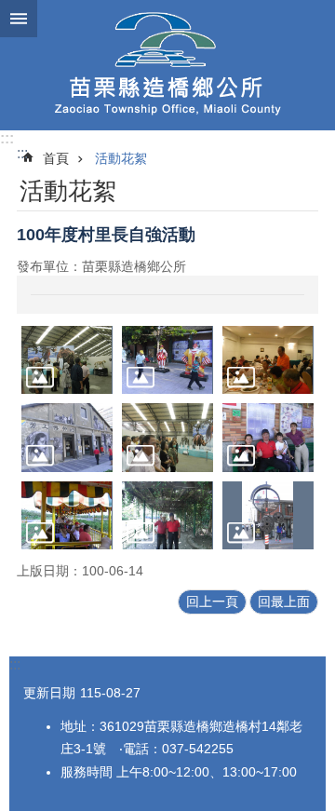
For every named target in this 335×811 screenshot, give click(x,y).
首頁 (56, 158)
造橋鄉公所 (167, 65)
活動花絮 (121, 158)
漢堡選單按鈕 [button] (18, 18)
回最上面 (284, 601)
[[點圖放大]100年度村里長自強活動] (67, 360)
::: (7, 138)
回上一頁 (212, 601)
